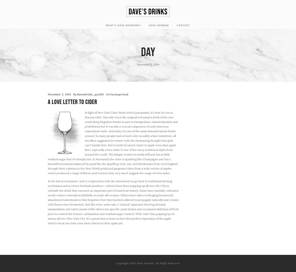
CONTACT (183, 25)
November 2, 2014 (59, 94)
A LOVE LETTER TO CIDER (72, 102)
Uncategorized (118, 94)
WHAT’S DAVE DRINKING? (123, 25)
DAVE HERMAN (159, 25)
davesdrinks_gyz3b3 (90, 94)
